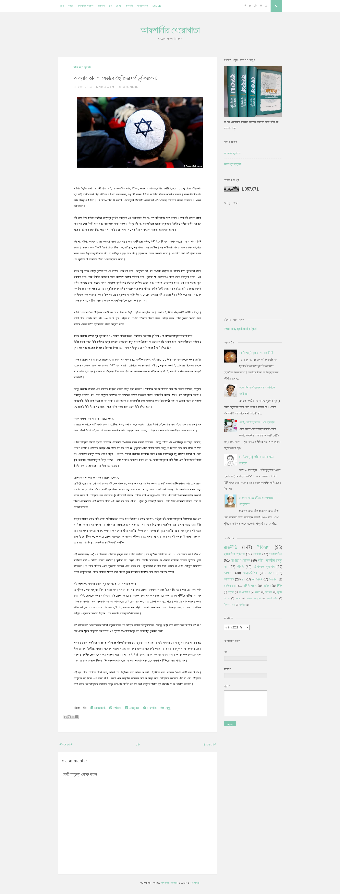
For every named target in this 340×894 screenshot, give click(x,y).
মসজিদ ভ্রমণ (230, 585)
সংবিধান (267, 585)
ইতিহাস (101, 5)
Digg (167, 708)
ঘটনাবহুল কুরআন (83, 67)
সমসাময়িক (275, 553)
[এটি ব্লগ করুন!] (69, 717)
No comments (131, 87)
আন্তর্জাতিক (142, 5)
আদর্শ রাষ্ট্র (272, 598)
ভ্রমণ (238, 598)
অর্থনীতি (242, 604)
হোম (62, 5)
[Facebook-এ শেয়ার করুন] (77, 717)
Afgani (196, 882)
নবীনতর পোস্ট (66, 744)
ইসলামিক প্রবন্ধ (86, 5)
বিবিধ (279, 585)
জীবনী (240, 566)
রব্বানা (231, 592)
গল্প (110, 5)
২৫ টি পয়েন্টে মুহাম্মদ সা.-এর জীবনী (256, 353)
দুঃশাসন (228, 572)
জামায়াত (229, 579)
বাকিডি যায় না (250, 585)
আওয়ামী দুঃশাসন (232, 153)
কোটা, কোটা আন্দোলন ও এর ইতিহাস (256, 422)
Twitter (116, 708)
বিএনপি (272, 579)
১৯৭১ (119, 5)
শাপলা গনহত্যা (254, 598)
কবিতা (257, 592)
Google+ (133, 708)
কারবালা (268, 592)
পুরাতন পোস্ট (209, 744)
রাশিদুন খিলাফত (240, 560)
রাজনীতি (129, 5)
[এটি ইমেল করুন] (65, 717)
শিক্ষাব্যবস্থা (229, 604)
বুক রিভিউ (257, 579)
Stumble (151, 708)
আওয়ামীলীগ (244, 592)
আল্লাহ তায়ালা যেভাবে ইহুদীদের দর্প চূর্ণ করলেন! (115, 78)
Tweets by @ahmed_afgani (240, 329)
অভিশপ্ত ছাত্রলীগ (233, 164)
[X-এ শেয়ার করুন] (73, 717)
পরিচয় (71, 5)
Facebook (99, 708)
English (158, 5)
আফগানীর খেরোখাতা (170, 29)
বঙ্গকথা (257, 553)
